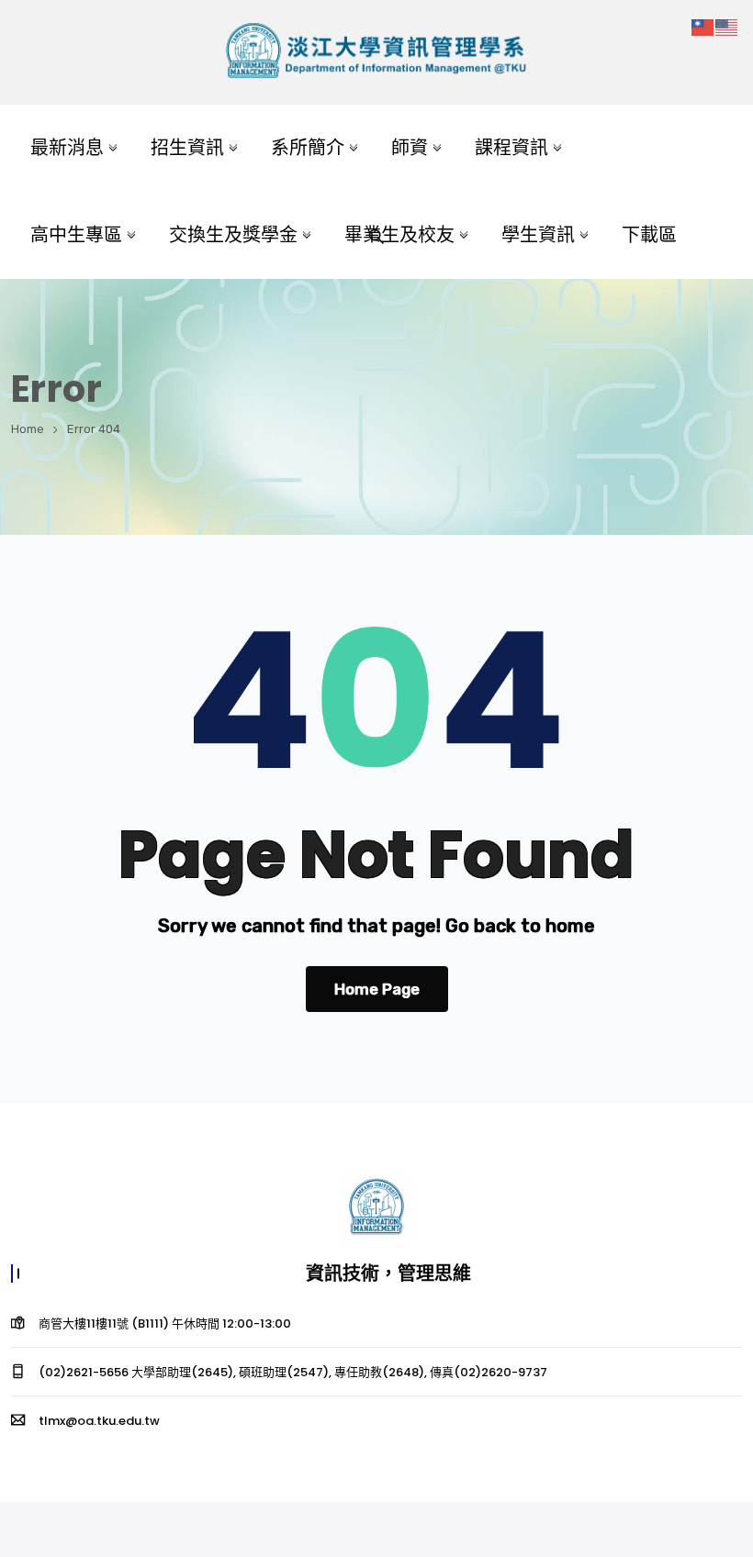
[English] (727, 26)
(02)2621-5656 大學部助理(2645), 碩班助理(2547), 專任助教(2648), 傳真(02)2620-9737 (293, 1372)
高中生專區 (76, 235)
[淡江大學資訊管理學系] (376, 53)
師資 (409, 148)
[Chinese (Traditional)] (703, 26)
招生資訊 (187, 148)
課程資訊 (511, 148)
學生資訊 (538, 235)
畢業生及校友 (399, 235)
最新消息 (67, 148)
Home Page (377, 989)
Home (27, 429)
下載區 (649, 235)
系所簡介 (307, 148)
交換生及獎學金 (233, 235)
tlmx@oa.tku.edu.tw (99, 1420)
